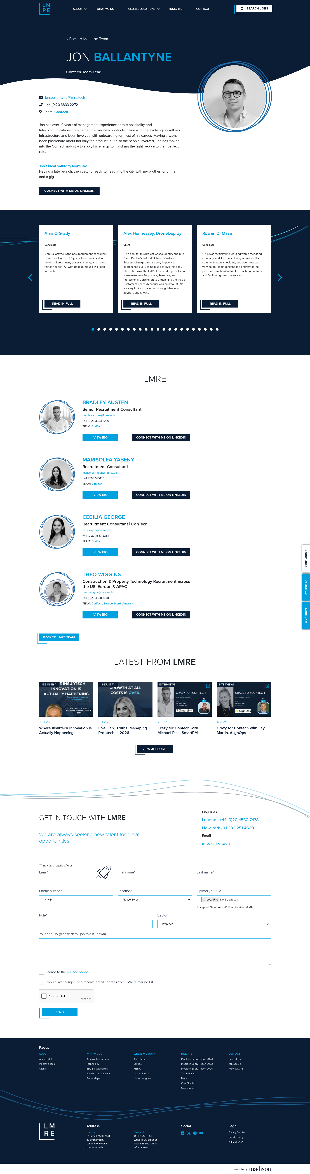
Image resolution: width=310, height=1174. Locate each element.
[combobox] (43, 900)
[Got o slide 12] (158, 329)
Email (43, 872)
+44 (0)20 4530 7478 (96, 598)
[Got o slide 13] (164, 329)
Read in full (62, 303)
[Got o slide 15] (175, 329)
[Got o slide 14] (169, 329)
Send (59, 1012)
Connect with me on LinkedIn (69, 190)
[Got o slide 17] (187, 329)
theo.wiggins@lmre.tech (98, 592)
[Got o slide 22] (217, 329)
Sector (163, 915)
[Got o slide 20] (205, 329)
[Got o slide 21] (211, 329)
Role (43, 915)
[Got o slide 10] (146, 329)
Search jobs (257, 8)
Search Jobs (306, 558)
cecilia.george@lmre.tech (98, 530)
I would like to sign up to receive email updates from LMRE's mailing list (99, 982)
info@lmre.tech (216, 843)
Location (125, 891)
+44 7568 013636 (93, 478)
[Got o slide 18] (193, 329)
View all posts (155, 749)
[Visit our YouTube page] (201, 1133)
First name (126, 872)
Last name (205, 872)
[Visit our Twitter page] (189, 1133)
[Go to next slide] (279, 277)
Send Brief (306, 615)
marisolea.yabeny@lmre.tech (100, 473)
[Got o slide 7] (128, 329)
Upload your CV (209, 891)
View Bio (100, 437)
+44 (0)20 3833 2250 (96, 421)
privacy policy (77, 972)
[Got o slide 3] (104, 329)
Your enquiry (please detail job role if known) (72, 934)
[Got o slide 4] (110, 329)
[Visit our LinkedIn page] (182, 1133)
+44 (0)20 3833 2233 (96, 536)
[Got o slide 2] (98, 329)
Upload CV (306, 587)
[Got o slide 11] (152, 329)
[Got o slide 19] (199, 329)
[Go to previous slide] (30, 277)
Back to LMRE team (59, 637)
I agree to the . (67, 972)
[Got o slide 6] (122, 329)
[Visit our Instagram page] (195, 1133)
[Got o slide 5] (116, 329)
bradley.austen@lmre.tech (99, 415)
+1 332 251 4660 (239, 828)
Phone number (51, 891)
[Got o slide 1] (92, 329)
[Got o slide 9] (140, 329)
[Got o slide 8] (134, 329)
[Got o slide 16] (181, 329)
